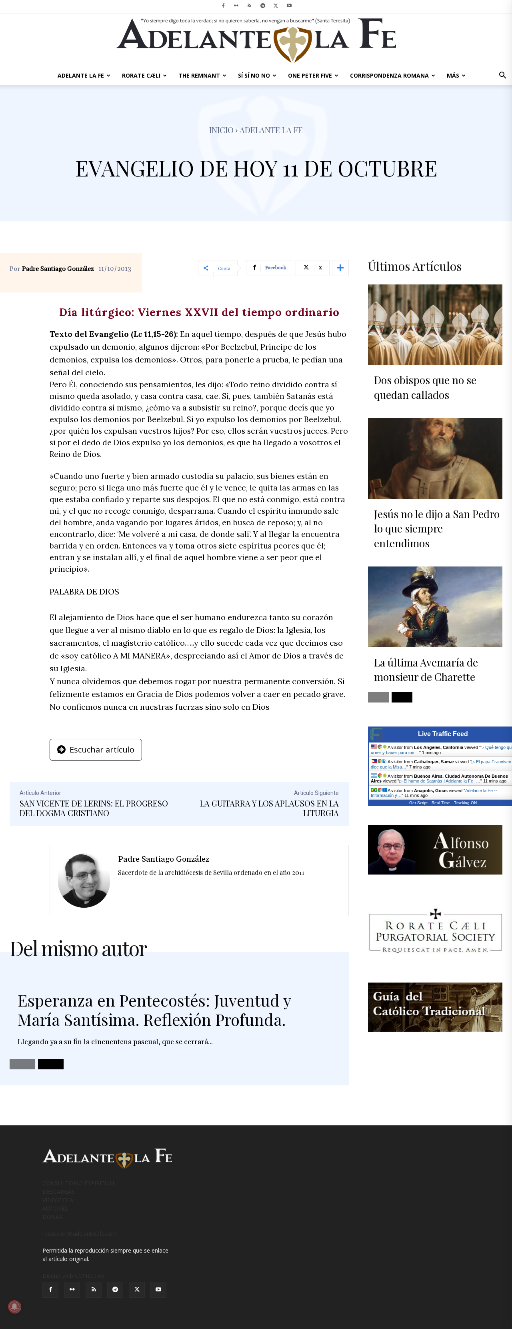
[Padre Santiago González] (84, 880)
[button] (502, 76)
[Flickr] (236, 5)
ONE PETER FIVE (310, 75)
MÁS (453, 75)
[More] (340, 268)
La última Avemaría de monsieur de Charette (426, 669)
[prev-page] (22, 1064)
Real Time (441, 803)
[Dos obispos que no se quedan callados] (435, 324)
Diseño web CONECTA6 (73, 1275)
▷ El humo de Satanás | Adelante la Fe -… (439, 781)
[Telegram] (263, 5)
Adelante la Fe (271, 129)
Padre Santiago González (58, 269)
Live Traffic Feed (443, 734)
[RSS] (250, 5)
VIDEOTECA (57, 1200)
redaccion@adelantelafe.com (80, 1233)
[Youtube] (289, 5)
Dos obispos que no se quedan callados (425, 387)
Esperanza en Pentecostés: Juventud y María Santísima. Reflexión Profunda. (154, 1009)
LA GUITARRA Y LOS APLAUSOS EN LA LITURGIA (269, 808)
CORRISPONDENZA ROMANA (389, 75)
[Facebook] (223, 5)
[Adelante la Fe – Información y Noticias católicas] (256, 40)
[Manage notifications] (14, 1306)
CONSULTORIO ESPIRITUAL (79, 1183)
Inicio (221, 129)
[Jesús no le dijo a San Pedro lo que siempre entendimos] (435, 458)
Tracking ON (465, 803)
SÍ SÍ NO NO (254, 75)
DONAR (52, 1217)
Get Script (418, 803)
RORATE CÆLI (141, 75)
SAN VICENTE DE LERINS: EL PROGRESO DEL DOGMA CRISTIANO (94, 808)
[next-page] (51, 1064)
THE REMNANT (199, 75)
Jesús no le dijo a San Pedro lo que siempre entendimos (437, 528)
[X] (276, 5)
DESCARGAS (58, 1191)
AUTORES (55, 1208)
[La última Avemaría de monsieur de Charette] (435, 606)
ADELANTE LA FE (81, 75)
